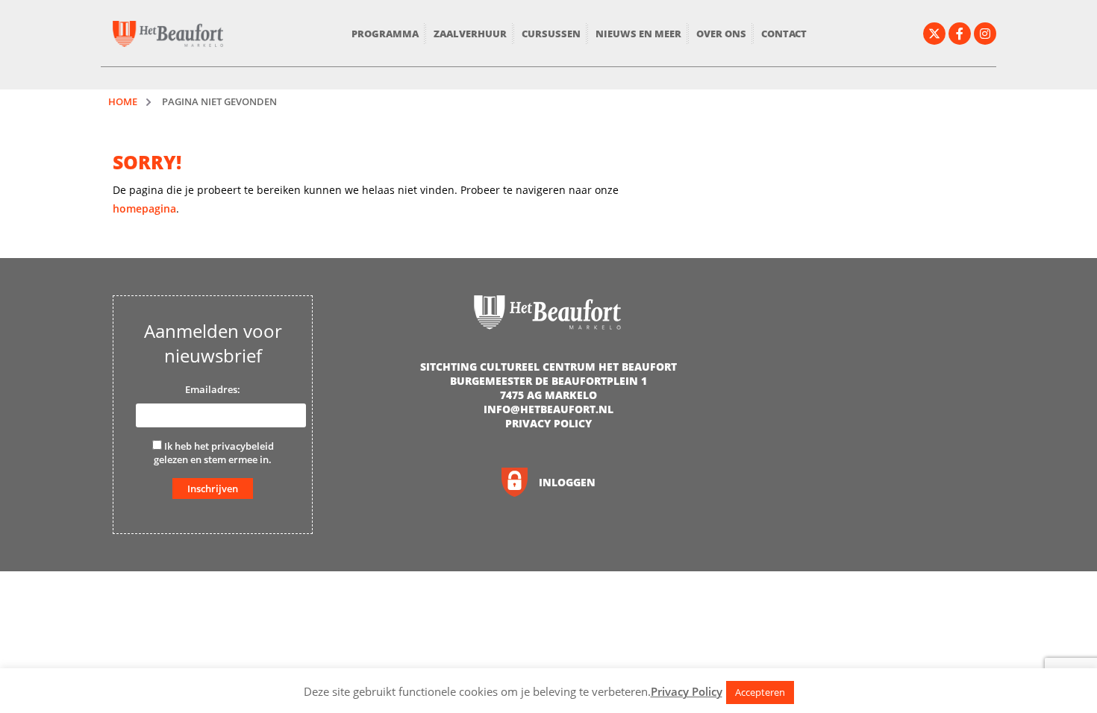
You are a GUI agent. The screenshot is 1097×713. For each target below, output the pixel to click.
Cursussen (551, 33)
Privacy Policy (548, 423)
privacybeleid (242, 446)
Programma (385, 33)
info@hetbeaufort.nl (548, 409)
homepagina (144, 208)
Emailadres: (212, 389)
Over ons (721, 33)
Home (122, 101)
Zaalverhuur (470, 33)
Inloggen (567, 482)
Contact (784, 33)
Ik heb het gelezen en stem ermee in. (214, 452)
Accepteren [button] (760, 692)
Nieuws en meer (638, 33)
